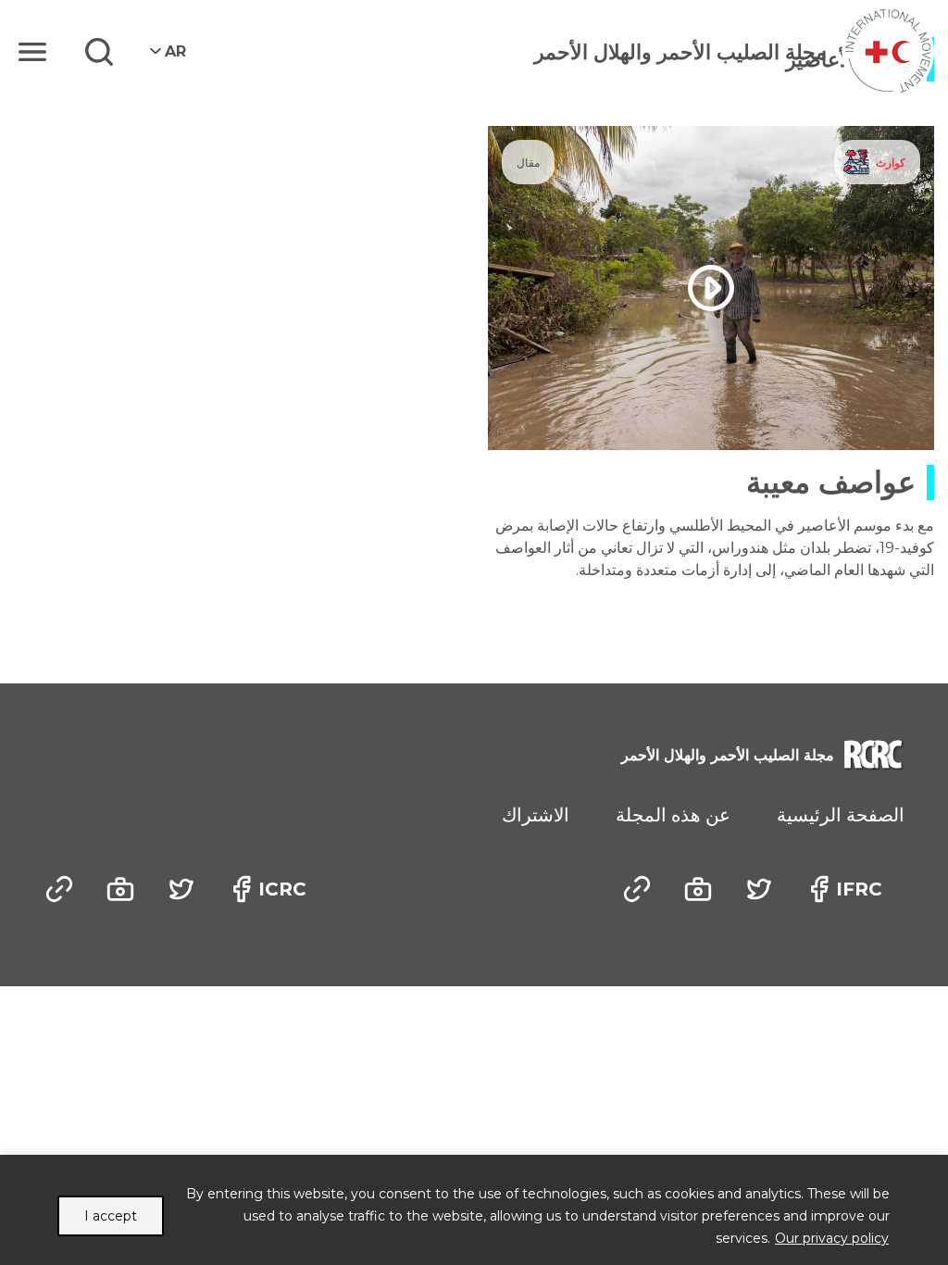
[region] (474, 1210)
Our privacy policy (832, 1238)
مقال (528, 162)
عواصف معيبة (831, 482)
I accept (110, 1216)
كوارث (890, 162)
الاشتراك (535, 815)
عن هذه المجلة (673, 815)
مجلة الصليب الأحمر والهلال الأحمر (680, 52)
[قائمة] (32, 51)
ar (175, 51)
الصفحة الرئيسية (840, 815)
